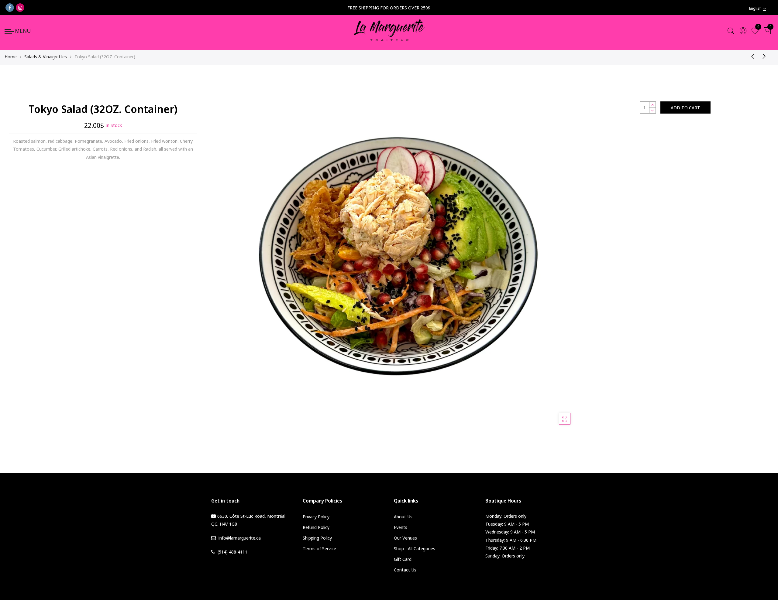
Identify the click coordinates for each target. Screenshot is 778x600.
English (755, 8)
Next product (765, 56)
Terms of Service (319, 548)
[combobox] (761, 8)
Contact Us (405, 570)
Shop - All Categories (414, 548)
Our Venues (405, 538)
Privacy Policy (316, 516)
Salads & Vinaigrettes (45, 56)
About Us (403, 516)
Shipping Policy (317, 538)
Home (11, 56)
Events (400, 527)
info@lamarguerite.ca (240, 538)
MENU (23, 30)
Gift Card (402, 559)
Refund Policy (316, 527)
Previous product (750, 56)
